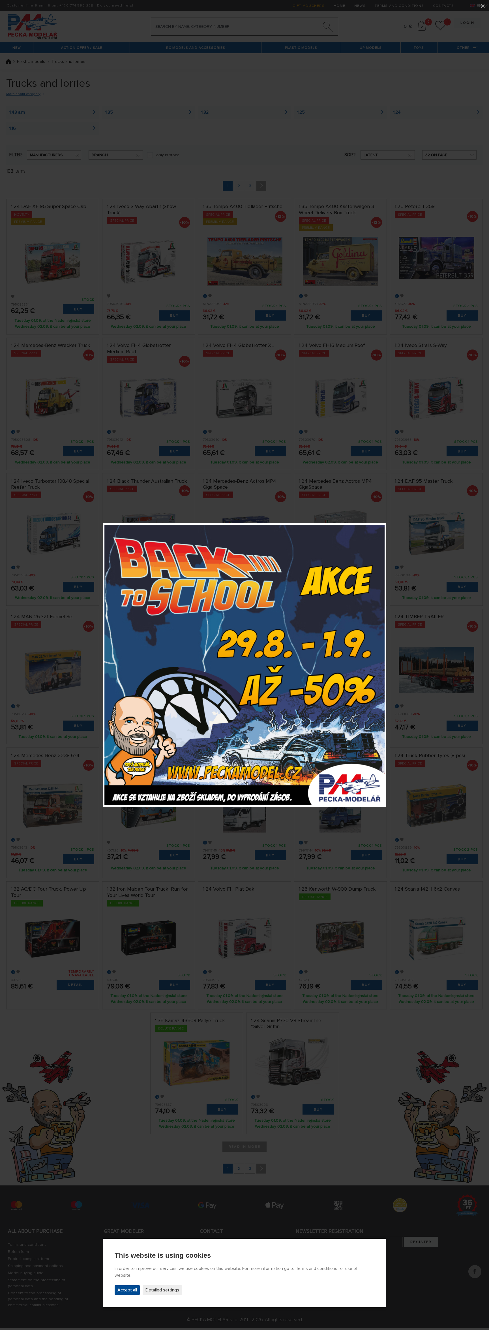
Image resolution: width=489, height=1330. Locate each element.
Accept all (127, 1290)
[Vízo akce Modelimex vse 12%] (244, 665)
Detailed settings (162, 1290)
